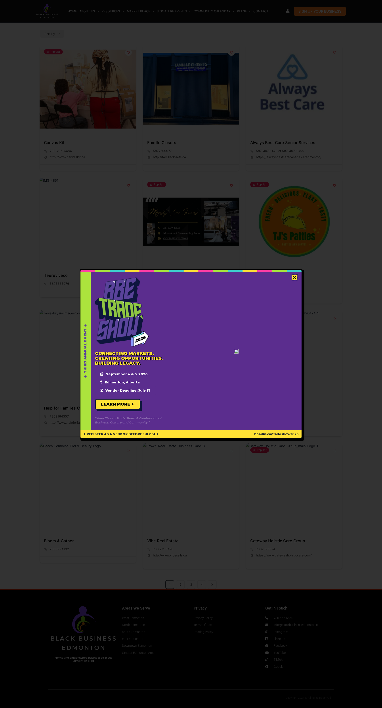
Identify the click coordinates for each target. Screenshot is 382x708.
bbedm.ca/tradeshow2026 (276, 434)
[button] (294, 277)
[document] (191, 354)
